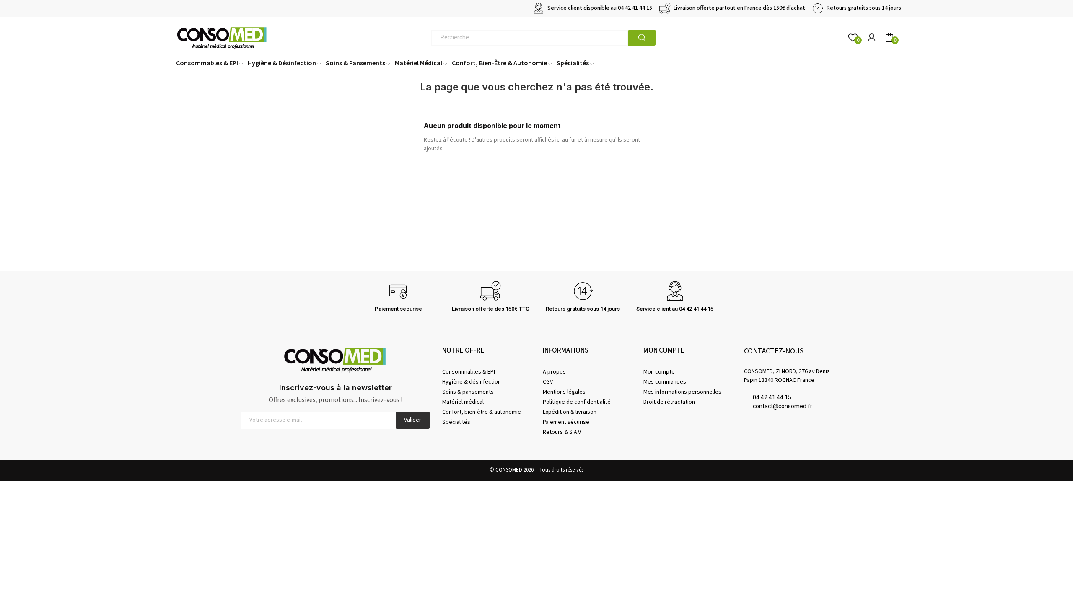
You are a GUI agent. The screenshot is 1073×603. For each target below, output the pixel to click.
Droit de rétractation (669, 402)
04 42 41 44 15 (635, 8)
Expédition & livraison (569, 412)
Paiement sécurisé (566, 422)
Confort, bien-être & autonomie (481, 412)
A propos (554, 372)
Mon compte (659, 372)
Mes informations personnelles (682, 392)
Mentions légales (564, 392)
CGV (548, 382)
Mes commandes (664, 382)
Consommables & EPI (468, 372)
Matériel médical (463, 402)
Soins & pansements (468, 392)
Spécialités (456, 422)
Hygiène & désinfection (471, 382)
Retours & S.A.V (562, 432)
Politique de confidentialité (577, 402)
